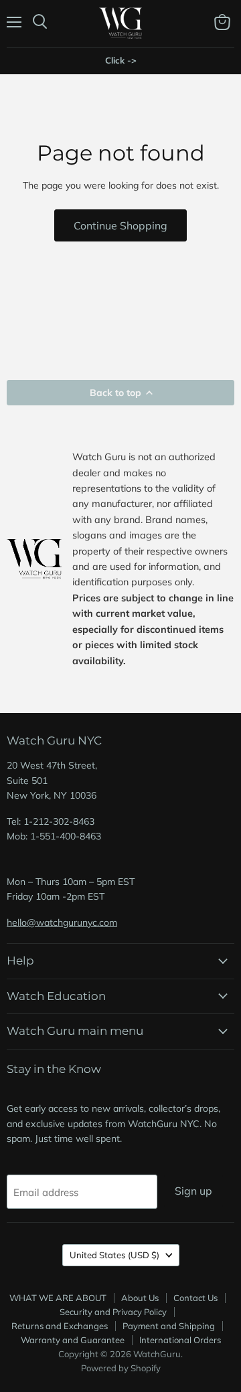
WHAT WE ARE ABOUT (57, 1297)
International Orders (180, 1339)
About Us (140, 1297)
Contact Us (195, 1297)
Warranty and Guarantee (73, 1339)
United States (114, 1255)
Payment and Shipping (169, 1325)
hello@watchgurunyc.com (62, 922)
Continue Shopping (120, 225)
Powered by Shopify (121, 1368)
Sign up (193, 1190)
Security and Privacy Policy (113, 1311)
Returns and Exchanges (59, 1325)
